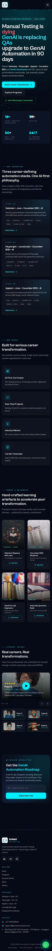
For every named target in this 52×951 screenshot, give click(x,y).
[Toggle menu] (47, 4)
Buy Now (14, 563)
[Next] (47, 703)
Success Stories (8, 878)
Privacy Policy (12, 947)
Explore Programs (13, 92)
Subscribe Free (26, 795)
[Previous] (41, 703)
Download (14, 617)
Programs (5, 875)
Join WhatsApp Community (20, 100)
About (4, 882)
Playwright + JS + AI (9, 900)
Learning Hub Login (9, 907)
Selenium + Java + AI (10, 896)
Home (4, 871)
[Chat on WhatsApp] (45, 944)
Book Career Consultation (17, 84)
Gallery (4, 885)
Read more (9, 230)
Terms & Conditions (26, 947)
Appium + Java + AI (9, 904)
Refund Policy (39, 947)
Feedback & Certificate (10, 911)
